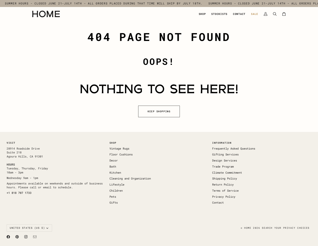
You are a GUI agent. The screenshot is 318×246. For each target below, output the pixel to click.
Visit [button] (11, 142)
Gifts (113, 202)
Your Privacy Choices (292, 227)
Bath (112, 166)
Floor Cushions (121, 154)
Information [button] (222, 142)
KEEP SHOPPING (159, 111)
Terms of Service (225, 190)
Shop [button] (112, 142)
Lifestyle (116, 184)
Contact (218, 202)
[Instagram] (26, 236)
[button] (202, 14)
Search (267, 227)
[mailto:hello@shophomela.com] (34, 236)
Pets (112, 196)
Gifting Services (225, 154)
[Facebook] (8, 236)
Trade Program (223, 166)
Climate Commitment (227, 172)
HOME (247, 227)
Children (116, 190)
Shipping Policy (224, 178)
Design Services (224, 160)
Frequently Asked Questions (233, 148)
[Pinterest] (17, 236)
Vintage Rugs (119, 148)
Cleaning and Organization (130, 178)
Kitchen (115, 172)
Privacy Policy (223, 196)
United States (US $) (27, 227)
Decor (113, 160)
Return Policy (223, 184)
